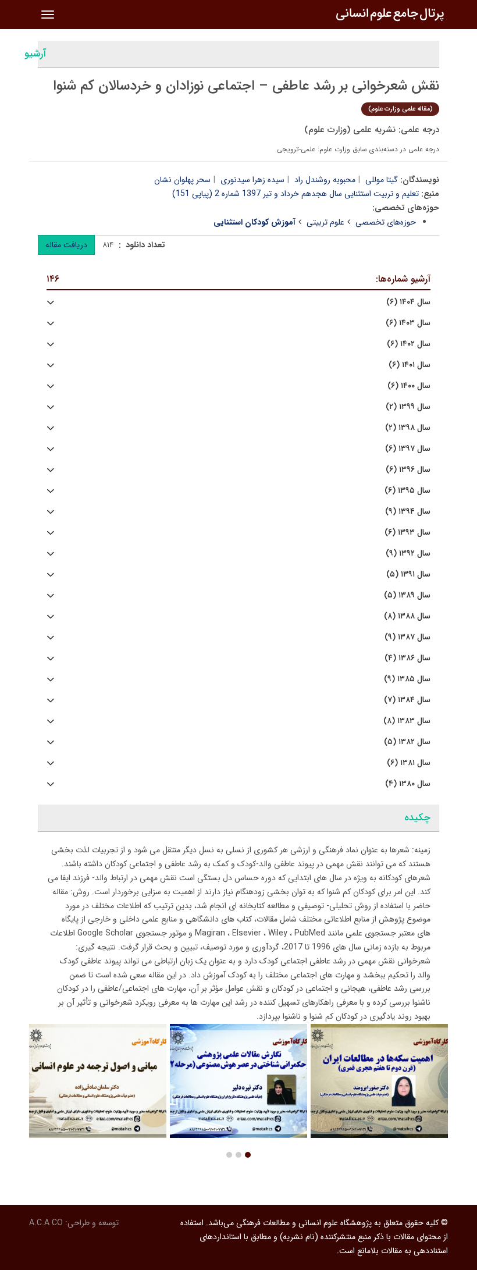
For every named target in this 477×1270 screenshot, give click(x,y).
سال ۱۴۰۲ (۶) (408, 344)
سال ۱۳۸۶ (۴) (407, 658)
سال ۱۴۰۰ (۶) (408, 386)
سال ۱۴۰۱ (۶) (409, 365)
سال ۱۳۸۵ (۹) (407, 679)
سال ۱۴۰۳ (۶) (408, 323)
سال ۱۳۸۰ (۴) (407, 784)
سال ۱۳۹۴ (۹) (407, 512)
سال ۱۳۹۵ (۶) (407, 491)
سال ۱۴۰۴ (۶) (408, 302)
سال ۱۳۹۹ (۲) (408, 407)
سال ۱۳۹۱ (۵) (408, 574)
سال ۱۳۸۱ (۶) (408, 763)
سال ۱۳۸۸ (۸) (407, 616)
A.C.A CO (46, 1222)
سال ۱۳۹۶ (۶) (408, 470)
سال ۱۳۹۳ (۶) (407, 533)
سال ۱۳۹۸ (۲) (407, 428)
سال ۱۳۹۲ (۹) (408, 553)
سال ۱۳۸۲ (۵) (407, 742)
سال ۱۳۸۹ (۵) (407, 595)
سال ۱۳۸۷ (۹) (407, 637)
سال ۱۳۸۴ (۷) (407, 700)
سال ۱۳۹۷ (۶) (407, 449)
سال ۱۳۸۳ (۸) (406, 721)
